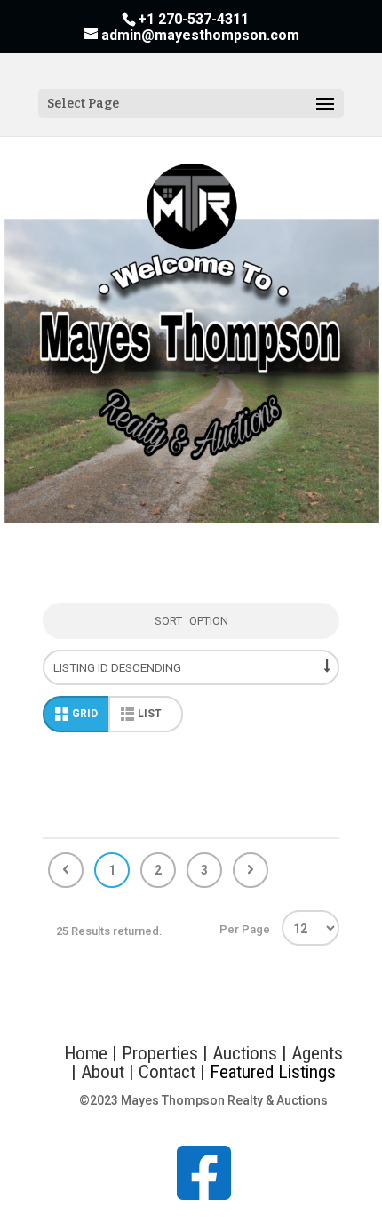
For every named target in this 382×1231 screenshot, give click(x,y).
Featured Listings (273, 1072)
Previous (66, 870)
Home (85, 1053)
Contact (169, 1072)
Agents (317, 1053)
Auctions (244, 1053)
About (102, 1072)
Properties (160, 1053)
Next (250, 870)
